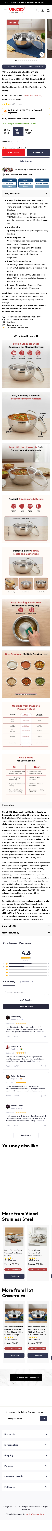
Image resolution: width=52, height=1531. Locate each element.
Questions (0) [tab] (26, 982)
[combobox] (46, 992)
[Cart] (48, 10)
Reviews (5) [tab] (9, 982)
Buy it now (38, 152)
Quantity (6, 141)
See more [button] (40, 1031)
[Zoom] (42, 54)
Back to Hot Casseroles (28, 1377)
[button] (12, 104)
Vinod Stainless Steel (20, 1216)
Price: (5, 95)
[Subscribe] (43, 1418)
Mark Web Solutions (35, 1514)
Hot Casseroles (17, 1292)
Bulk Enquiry (26, 161)
